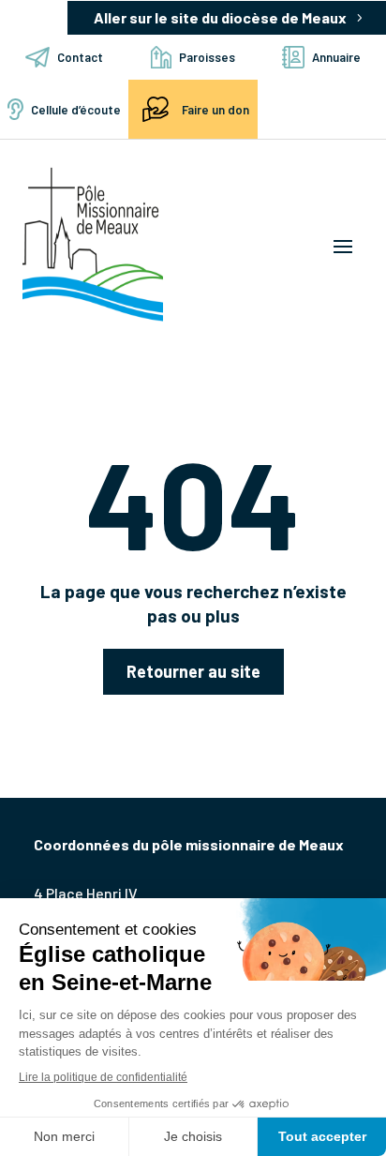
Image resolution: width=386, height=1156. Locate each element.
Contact (80, 57)
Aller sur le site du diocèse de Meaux (220, 17)
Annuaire (336, 57)
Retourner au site (193, 671)
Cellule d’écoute (76, 109)
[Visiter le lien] (92, 244)
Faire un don (215, 109)
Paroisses (207, 57)
